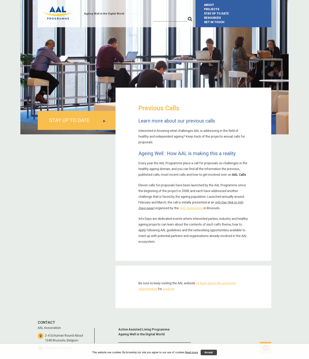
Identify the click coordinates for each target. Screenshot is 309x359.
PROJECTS (211, 9)
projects (168, 289)
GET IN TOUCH (214, 22)
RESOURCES (212, 18)
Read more (191, 352)
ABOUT (209, 5)
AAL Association (191, 208)
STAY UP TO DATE (216, 13)
